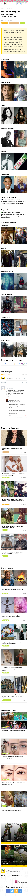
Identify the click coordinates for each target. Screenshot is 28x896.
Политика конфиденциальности (13, 871)
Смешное (9, 8)
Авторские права (16, 875)
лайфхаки (6, 779)
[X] (20, 363)
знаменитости (14, 22)
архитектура (6, 700)
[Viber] (22, 363)
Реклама (3, 875)
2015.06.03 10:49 (13, 402)
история (5, 672)
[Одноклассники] (14, 363)
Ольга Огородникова (15, 401)
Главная (3, 8)
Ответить (8, 396)
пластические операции (6, 477)
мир (4, 805)
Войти (13, 878)
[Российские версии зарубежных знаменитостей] (14, 69)
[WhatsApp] (24, 363)
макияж (5, 753)
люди (22, 22)
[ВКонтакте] (5, 363)
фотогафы (6, 645)
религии (5, 620)
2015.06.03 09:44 (10, 388)
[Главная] (5, 3)
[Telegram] (26, 363)
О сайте (3, 878)
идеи (4, 727)
